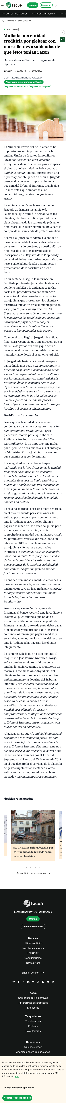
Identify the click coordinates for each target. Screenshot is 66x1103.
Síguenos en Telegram (40, 86)
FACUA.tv (33, 953)
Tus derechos (33, 1021)
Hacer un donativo (33, 926)
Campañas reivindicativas (33, 997)
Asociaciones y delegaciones (33, 1051)
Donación (46, 5)
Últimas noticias (33, 943)
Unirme (33, 5)
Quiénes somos (33, 1047)
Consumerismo (33, 957)
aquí (17, 1076)
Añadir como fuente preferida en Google (24, 82)
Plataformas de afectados (33, 1002)
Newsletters (33, 962)
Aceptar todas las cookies (17, 1097)
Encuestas (33, 1007)
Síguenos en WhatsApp (15, 86)
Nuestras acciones (33, 948)
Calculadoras (33, 1031)
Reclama (33, 1026)
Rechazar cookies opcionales (19, 1087)
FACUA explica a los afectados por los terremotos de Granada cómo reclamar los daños (33, 852)
